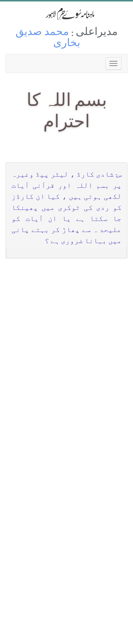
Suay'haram (66, 14)
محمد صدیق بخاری (48, 38)
